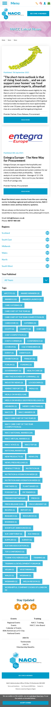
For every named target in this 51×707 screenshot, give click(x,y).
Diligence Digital (31, 689)
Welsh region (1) (31, 581)
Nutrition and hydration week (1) (22, 480)
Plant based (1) (30, 486)
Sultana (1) (33, 534)
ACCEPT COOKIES (25, 703)
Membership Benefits (25, 647)
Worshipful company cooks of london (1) (26, 588)
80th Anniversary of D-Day (14, 630)
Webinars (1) (11, 581)
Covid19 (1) (10, 347)
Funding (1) (26, 364)
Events (13, 625)
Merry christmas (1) (33, 406)
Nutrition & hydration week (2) (21, 474)
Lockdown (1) (36, 382)
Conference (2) (35, 341)
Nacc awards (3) (27, 412)
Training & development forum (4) (22, 563)
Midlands (25, 246)
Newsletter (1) (12, 468)
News (9, 40)
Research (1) (11, 516)
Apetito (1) (9, 293)
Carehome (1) (11, 323)
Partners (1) (11, 486)
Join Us (25, 644)
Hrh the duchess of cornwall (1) (22, 376)
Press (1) (35, 498)
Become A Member (25, 675)
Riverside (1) (11, 522)
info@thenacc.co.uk (15, 218)
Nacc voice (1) (12, 444)
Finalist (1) (29, 358)
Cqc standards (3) (31, 347)
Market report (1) (14, 388)
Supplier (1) (10, 540)
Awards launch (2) (31, 299)
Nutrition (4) (32, 468)
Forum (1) (10, 364)
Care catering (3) (13, 305)
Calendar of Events (13, 628)
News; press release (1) (16, 462)
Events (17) (24, 353)
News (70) (33, 456)
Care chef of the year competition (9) (24, 317)
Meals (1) (33, 388)
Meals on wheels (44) (15, 394)
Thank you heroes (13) (16, 557)
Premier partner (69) (15, 498)
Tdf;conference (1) (14, 551)
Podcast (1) (11, 492)
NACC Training (37, 622)
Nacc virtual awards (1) (17, 438)
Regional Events (13, 622)
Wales (25, 253)
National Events (13, 633)
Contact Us (40, 686)
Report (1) (26, 510)
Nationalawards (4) (15, 450)
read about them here (36, 696)
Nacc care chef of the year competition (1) (19, 425)
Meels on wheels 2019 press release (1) (24, 400)
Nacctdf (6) (31, 444)
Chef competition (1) (15, 335)
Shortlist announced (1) (18, 528)
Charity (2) (25, 329)
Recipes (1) (10, 510)
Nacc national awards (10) (18, 432)
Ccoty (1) (9, 329)
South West (25, 266)
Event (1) (9, 353)
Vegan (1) (9, 569)
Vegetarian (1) (27, 569)
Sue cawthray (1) (13, 534)
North (25, 259)
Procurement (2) (37, 504)
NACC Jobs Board (37, 625)
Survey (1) (27, 540)
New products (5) (14, 456)
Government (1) (13, 370)
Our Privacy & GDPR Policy (28, 686)
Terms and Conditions (13, 686)
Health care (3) (34, 370)
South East (25, 239)
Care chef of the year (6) (17, 311)
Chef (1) (40, 329)
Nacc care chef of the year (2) (20, 418)
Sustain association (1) (17, 545)
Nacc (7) (9, 412)
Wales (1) (9, 575)
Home (3, 40)
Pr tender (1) (29, 492)
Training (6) (39, 557)
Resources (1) (30, 516)
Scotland (25, 233)
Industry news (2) (14, 382)
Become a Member (38, 14)
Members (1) (11, 406)
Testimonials (25, 641)
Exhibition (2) (11, 358)
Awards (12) (11, 299)
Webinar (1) (25, 575)
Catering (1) (30, 323)
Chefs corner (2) (13, 341)
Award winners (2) (30, 293)
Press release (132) (14, 504)
